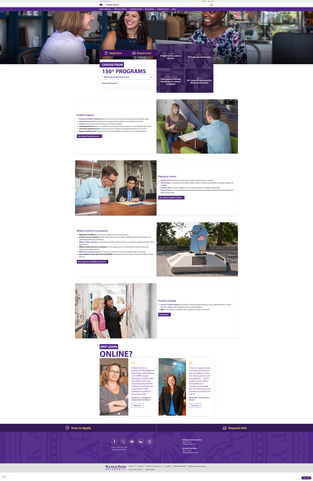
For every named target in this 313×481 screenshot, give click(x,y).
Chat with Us (306, 478)
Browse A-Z (210, 1)
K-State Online (112, 4)
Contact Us (131, 466)
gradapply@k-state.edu (190, 452)
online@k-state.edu (189, 444)
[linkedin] (141, 441)
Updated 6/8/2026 (150, 469)
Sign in (204, 1)
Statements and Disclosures (153, 466)
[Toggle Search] (211, 5)
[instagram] (149, 441)
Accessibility (167, 466)
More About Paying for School (170, 198)
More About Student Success (88, 136)
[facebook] (114, 441)
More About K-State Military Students (92, 262)
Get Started (163, 315)
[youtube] (132, 441)
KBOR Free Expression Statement (197, 466)
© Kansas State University (135, 469)
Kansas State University (105, 1)
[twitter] (123, 441)
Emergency (140, 466)
